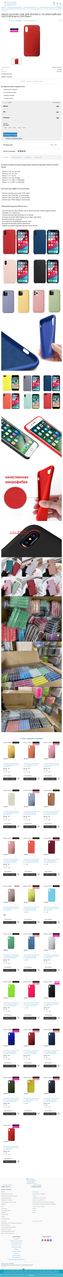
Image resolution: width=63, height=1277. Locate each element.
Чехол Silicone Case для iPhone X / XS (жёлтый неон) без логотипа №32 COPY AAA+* (31, 908)
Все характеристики (6, 73)
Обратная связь (37, 1185)
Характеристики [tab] (16, 157)
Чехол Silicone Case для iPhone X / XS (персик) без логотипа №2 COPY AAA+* (31, 765)
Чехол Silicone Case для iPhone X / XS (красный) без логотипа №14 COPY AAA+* (11, 1148)
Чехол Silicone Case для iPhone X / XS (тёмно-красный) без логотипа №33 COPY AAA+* (31, 1052)
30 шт (14, 127)
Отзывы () (12, 20)
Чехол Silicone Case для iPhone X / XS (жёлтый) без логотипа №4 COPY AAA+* (31, 1100)
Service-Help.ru (5, 1263)
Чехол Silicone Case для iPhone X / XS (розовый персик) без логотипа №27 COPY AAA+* (51, 813)
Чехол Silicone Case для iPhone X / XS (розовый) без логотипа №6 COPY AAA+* (51, 765)
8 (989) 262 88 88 (36, 1186)
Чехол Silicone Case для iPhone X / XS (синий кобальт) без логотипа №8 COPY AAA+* (51, 1100)
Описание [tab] (5, 157)
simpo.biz (3, 1266)
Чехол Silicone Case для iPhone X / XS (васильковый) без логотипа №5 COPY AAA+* (31, 813)
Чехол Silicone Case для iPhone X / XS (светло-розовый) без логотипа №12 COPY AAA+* (11, 860)
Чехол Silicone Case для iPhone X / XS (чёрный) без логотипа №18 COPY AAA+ (51, 1004)
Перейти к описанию (6, 76)
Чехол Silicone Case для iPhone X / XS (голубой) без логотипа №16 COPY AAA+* (51, 908)
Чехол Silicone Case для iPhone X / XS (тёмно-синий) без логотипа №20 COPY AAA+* (51, 1052)
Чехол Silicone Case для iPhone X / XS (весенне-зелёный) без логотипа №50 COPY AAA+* (11, 956)
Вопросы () (19, 20)
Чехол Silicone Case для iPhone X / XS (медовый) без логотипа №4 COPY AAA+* (11, 765)
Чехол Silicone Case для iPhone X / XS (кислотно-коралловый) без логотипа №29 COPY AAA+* (31, 860)
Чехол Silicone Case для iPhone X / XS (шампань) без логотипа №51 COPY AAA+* (11, 813)
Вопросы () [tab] (38, 157)
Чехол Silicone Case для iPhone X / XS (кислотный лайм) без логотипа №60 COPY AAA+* (11, 1004)
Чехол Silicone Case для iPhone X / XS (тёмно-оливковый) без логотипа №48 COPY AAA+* (11, 1100)
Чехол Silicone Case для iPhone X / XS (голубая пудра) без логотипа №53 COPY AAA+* (31, 956)
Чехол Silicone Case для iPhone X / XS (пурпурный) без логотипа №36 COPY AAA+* (51, 860)
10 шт (5, 127)
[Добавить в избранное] (61, 20)
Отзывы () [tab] (28, 157)
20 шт (10, 127)
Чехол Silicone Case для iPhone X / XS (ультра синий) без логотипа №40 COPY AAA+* (11, 1052)
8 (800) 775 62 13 (5, 1186)
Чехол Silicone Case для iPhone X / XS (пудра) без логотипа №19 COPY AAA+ (11, 908)
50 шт (24, 127)
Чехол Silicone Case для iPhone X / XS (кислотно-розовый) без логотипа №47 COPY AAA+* (31, 1004)
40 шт (19, 127)
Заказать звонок (7, 1185)
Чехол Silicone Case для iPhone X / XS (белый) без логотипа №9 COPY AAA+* (51, 956)
